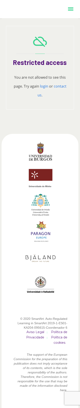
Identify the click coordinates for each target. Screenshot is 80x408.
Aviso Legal (35, 332)
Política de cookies (59, 340)
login (44, 86)
